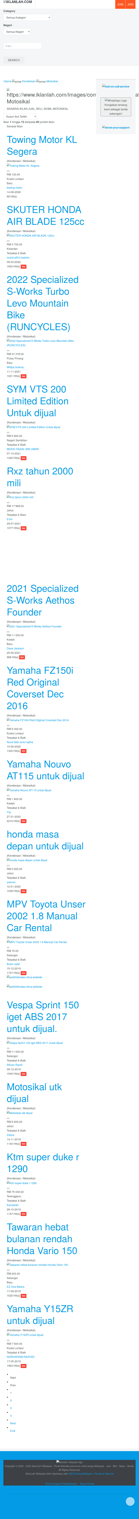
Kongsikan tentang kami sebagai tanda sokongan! (116, 109)
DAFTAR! (120, 4)
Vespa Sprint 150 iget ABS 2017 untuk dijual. (43, 1016)
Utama (7, 81)
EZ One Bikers (15, 1287)
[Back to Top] (130, 1501)
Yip (9, 812)
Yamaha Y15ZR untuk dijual (40, 1314)
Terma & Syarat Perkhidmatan (61, 1483)
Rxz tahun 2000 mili (40, 476)
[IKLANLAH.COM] (17, 4)
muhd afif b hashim (18, 257)
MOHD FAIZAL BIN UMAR (23, 449)
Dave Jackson (15, 648)
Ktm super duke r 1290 (43, 1162)
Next (13, 1423)
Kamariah (12, 1205)
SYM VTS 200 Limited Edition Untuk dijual (38, 400)
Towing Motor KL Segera (42, 144)
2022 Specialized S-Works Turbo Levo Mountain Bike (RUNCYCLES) (43, 302)
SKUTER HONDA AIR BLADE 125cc (45, 214)
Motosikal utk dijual (34, 1092)
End (12, 1431)
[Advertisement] (46, 553)
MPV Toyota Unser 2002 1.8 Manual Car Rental (46, 915)
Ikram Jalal (13, 964)
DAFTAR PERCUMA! (131, 5)
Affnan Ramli (15, 1065)
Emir (9, 519)
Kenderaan (29, 81)
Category (9, 11)
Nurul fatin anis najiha (20, 742)
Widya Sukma (15, 367)
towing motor (14, 187)
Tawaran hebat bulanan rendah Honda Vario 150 (42, 1238)
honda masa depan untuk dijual (45, 839)
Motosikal (52, 81)
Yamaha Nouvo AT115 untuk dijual (45, 769)
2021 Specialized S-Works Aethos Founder (43, 599)
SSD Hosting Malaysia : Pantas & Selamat (91, 1473)
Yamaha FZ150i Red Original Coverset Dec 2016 (40, 687)
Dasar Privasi (87, 1483)
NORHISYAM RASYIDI (20, 1357)
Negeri (8, 25)
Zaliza (10, 1135)
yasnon (11, 882)
